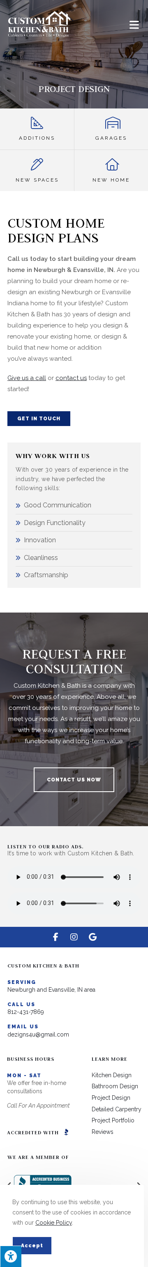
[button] (38, 418)
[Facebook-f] (55, 937)
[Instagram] (74, 937)
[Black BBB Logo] (66, 1132)
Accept (32, 1246)
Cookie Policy (53, 1222)
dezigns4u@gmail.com (38, 1034)
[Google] (92, 937)
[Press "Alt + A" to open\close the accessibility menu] (10, 1256)
